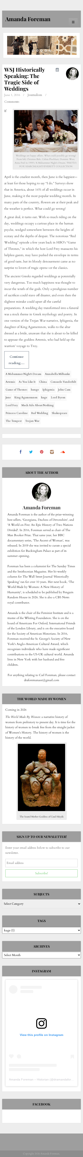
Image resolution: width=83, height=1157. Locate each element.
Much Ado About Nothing (37, 405)
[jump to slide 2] (37, 50)
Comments (11, 102)
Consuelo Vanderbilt (63, 382)
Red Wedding (39, 413)
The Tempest (13, 421)
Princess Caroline (17, 413)
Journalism (34, 95)
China (43, 382)
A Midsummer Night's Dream (23, 374)
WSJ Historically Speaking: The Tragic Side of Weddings (24, 79)
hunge (35, 389)
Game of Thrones (16, 389)
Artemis (10, 382)
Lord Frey (12, 405)
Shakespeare (59, 413)
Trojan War (32, 421)
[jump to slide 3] (41, 50)
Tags (41, 921)
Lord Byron (58, 397)
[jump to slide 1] (33, 50)
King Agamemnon (25, 397)
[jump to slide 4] (46, 50)
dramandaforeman (66, 1079)
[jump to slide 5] (50, 50)
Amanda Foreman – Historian (29, 1079)
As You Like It (27, 382)
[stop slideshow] (54, 50)
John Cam (64, 389)
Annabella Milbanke (57, 374)
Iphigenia (48, 389)
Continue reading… (16, 360)
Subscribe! (41, 873)
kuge (44, 397)
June (8, 397)
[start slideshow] (28, 50)
